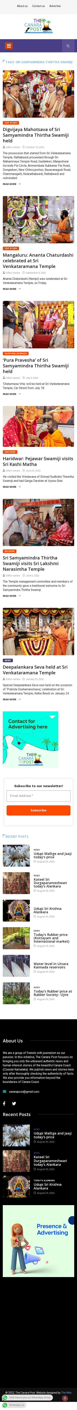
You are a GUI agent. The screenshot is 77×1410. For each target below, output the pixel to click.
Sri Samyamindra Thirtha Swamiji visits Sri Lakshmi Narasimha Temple (31, 563)
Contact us (38, 6)
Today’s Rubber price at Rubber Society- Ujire (53, 993)
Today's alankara (44, 905)
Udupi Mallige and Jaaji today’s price (53, 855)
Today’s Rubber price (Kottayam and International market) (51, 938)
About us (22, 6)
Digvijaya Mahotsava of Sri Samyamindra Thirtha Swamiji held (36, 135)
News (8, 660)
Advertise (55, 6)
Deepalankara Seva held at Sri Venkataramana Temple (35, 670)
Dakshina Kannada (16, 353)
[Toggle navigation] (9, 46)
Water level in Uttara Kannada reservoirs (51, 965)
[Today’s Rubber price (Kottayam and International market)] (16, 938)
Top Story (11, 123)
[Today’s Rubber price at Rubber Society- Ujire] (16, 993)
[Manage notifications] (65, 1398)
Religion (10, 551)
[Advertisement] (38, 1327)
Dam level (39, 960)
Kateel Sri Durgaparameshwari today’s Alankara (50, 882)
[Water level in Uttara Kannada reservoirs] (16, 966)
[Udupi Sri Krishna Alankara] (16, 911)
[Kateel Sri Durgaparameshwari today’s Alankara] (16, 883)
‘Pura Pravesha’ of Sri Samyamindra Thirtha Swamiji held (36, 365)
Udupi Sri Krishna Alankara (48, 910)
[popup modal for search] (68, 45)
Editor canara (13, 147)
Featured (10, 452)
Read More (9, 184)
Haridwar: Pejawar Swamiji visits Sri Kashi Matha (38, 461)
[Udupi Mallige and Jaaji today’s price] (16, 856)
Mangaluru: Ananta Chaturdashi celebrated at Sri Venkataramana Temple (38, 260)
